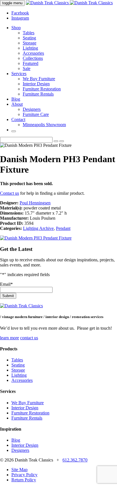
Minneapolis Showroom (44, 124)
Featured (30, 63)
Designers (32, 109)
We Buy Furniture (39, 78)
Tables (28, 32)
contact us (29, 337)
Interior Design (36, 83)
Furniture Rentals (38, 94)
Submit (8, 296)
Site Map (19, 469)
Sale (26, 68)
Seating (29, 37)
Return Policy (23, 479)
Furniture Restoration (42, 88)
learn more (9, 337)
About (17, 104)
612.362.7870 (74, 460)
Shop (16, 27)
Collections (33, 58)
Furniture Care (36, 114)
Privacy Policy (24, 474)
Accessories (33, 53)
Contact (18, 119)
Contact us (9, 193)
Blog (15, 99)
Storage (29, 43)
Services (18, 73)
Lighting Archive (38, 228)
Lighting (30, 48)
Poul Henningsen (35, 202)
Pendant (63, 228)
